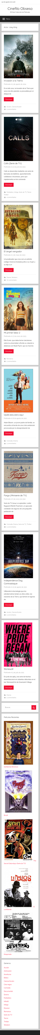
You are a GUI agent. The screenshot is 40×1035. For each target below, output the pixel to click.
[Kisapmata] (18, 951)
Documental (8, 991)
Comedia (10, 441)
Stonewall (8, 669)
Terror (29, 192)
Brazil (6, 815)
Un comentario (12, 280)
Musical (6, 1008)
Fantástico (10, 192)
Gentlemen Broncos (11, 767)
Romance (10, 359)
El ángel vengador (13, 251)
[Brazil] (18, 812)
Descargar (8, 99)
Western (14, 277)
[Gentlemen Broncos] (18, 764)
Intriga (16, 192)
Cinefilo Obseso (20, 8)
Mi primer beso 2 (12, 332)
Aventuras (7, 974)
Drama (9, 277)
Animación (7, 971)
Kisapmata (7, 954)
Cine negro (8, 984)
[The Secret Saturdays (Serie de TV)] (18, 861)
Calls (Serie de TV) (13, 163)
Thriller (6, 195)
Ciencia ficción (16, 107)
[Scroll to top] (36, 1031)
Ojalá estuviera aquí (13, 414)
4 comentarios (11, 197)
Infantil (6, 1001)
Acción (9, 107)
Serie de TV (23, 192)
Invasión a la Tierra (13, 80)
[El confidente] (18, 907)
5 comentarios (11, 109)
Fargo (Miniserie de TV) (15, 495)
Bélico (6, 978)
